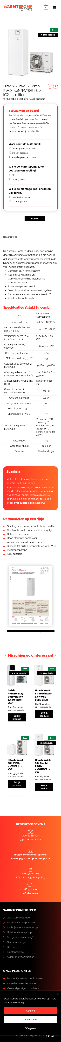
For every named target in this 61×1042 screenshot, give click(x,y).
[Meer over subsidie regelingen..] (26, 502)
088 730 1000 (30, 889)
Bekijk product (17, 717)
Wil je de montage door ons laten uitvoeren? (30, 190)
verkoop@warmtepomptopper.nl (30, 858)
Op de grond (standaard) (24, 148)
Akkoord (30, 1010)
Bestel (35, 218)
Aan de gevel (24, 157)
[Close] (58, 994)
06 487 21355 (30, 893)
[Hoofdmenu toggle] (54, 7)
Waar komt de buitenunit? (25, 144)
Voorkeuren (30, 1019)
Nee (14, 175)
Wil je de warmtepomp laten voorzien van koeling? (27, 168)
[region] (30, 1016)
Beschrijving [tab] (10, 236)
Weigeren (30, 1028)
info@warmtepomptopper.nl (30, 854)
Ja (18, 179)
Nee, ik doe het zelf (21, 197)
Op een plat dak (20, 153)
